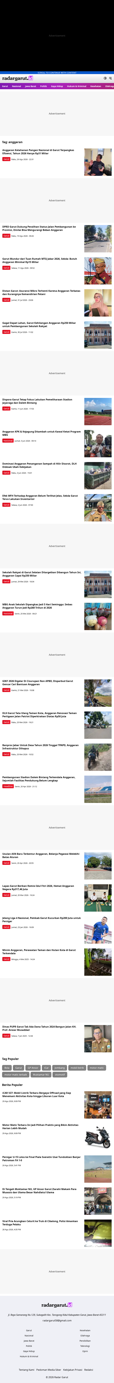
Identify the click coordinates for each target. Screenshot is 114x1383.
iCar (46, 1067)
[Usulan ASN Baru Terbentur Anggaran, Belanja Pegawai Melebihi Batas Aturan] (98, 866)
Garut (5, 86)
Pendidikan (85, 1340)
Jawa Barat (30, 86)
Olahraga (85, 1335)
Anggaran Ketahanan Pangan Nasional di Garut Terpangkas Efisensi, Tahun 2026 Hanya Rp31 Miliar (38, 151)
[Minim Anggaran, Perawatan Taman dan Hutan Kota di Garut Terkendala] (98, 962)
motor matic (97, 1067)
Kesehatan (95, 86)
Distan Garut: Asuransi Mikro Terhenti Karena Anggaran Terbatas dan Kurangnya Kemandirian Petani (41, 292)
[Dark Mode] (105, 78)
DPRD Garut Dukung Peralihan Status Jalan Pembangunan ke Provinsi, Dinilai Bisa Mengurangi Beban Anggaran (39, 228)
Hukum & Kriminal (76, 86)
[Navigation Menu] (110, 78)
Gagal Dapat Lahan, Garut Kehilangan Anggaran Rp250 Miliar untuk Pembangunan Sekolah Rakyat (39, 324)
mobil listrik (77, 1067)
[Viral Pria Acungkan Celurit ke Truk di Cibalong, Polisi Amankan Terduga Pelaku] (98, 1233)
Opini (85, 1351)
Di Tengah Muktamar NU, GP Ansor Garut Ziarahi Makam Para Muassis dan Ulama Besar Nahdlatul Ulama (39, 1190)
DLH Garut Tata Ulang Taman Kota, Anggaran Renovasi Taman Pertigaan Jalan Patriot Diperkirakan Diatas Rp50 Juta (39, 714)
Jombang (60, 1067)
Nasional (16, 86)
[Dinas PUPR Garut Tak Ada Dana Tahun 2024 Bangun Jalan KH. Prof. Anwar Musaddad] (98, 1038)
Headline (8, 786)
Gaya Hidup (57, 86)
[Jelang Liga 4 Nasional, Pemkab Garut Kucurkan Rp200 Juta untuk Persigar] (98, 930)
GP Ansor (33, 1067)
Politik (43, 86)
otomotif (60, 1074)
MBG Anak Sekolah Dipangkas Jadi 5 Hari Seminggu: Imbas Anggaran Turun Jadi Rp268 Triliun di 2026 (37, 606)
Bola (6, 1067)
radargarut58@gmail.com (57, 1320)
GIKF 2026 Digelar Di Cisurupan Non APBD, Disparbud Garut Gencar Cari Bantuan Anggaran (37, 682)
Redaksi (88, 1369)
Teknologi (85, 1346)
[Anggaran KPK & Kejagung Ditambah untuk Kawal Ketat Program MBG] (98, 443)
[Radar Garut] (18, 78)
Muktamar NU (41, 1074)
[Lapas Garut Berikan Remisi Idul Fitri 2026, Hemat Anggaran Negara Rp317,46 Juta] (98, 898)
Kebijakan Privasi (72, 1369)
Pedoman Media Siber (48, 1369)
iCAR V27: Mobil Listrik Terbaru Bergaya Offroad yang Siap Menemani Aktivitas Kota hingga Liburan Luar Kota (36, 1094)
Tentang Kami (26, 1369)
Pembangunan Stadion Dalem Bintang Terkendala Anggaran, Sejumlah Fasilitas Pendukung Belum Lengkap (38, 779)
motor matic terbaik (15, 1074)
